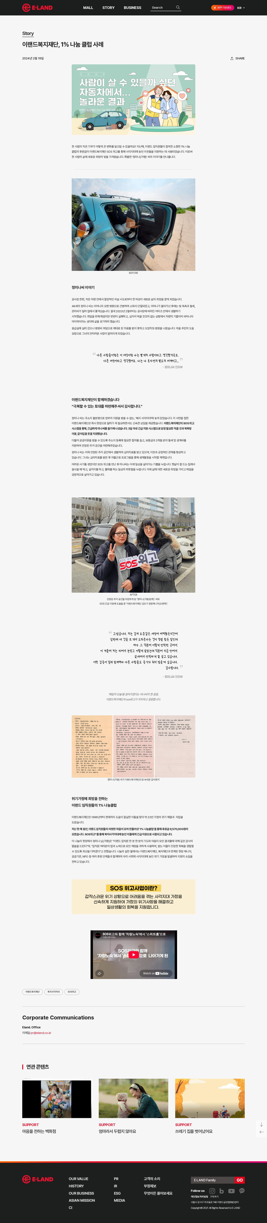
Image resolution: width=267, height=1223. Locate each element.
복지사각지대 (54, 991)
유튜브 (231, 1191)
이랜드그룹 (37, 8)
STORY (108, 8)
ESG (117, 1193)
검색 (178, 7)
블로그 (222, 1191)
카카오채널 (242, 1191)
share (240, 58)
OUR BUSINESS (81, 1193)
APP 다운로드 (224, 7)
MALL (88, 8)
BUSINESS (132, 8)
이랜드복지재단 (32, 991)
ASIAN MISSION (82, 1200)
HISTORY (76, 1186)
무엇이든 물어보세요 (158, 1193)
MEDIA (119, 1200)
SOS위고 (72, 991)
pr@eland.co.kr (41, 1033)
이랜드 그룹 (37, 1179)
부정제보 (150, 1186)
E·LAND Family (205, 1180)
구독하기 (214, 1196)
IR (115, 1186)
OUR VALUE (78, 1179)
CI (70, 1207)
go (240, 1180)
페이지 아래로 (261, 1124)
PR (116, 1179)
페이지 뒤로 (261, 1133)
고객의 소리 (152, 1179)
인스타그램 (212, 1191)
